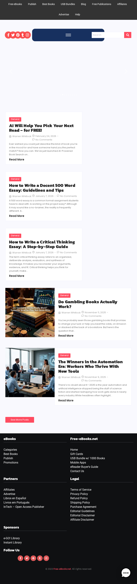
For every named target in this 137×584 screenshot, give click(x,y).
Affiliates (9, 489)
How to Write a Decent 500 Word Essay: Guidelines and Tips (42, 188)
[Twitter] (13, 35)
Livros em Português (16, 502)
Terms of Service (80, 489)
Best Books (11, 454)
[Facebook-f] (8, 35)
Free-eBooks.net (62, 569)
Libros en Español (15, 498)
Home (74, 449)
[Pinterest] (17, 35)
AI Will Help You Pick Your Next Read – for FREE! (41, 128)
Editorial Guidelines (82, 511)
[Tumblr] (22, 35)
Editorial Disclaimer (82, 515)
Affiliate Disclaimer (82, 519)
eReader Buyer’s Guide (84, 467)
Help (77, 14)
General (15, 119)
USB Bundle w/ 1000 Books (87, 458)
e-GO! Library (12, 538)
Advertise (64, 14)
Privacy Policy (79, 494)
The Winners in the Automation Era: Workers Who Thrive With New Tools (90, 366)
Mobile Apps (78, 462)
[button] (126, 573)
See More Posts (20, 419)
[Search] (127, 35)
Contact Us (77, 471)
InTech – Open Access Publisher (24, 507)
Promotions (11, 462)
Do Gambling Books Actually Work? (88, 304)
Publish (8, 458)
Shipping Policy (80, 502)
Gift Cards (76, 454)
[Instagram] (27, 35)
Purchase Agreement (83, 507)
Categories (10, 449)
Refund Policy (79, 498)
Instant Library (13, 542)
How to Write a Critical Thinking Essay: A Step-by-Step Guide (42, 244)
